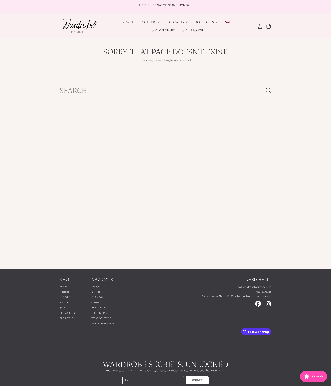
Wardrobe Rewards (102, 323)
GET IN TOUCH (67, 318)
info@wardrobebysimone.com (253, 287)
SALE (62, 307)
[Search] (268, 90)
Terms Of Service (101, 318)
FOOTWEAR (176, 22)
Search (95, 286)
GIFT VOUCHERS (68, 313)
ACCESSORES (205, 22)
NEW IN (63, 286)
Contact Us (97, 302)
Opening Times (99, 313)
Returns (96, 292)
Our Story (97, 297)
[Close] (269, 5)
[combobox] (165, 90)
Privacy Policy (99, 307)
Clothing (149, 22)
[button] (268, 26)
